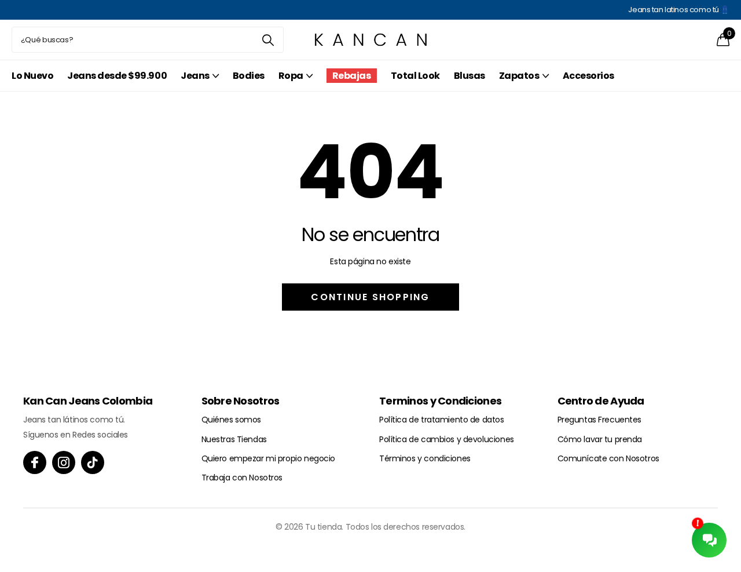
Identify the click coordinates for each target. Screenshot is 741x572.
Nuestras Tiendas (234, 439)
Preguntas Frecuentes (599, 419)
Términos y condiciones (425, 458)
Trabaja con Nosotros (242, 477)
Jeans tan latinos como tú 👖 (678, 9)
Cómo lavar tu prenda (600, 439)
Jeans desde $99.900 (117, 75)
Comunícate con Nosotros (608, 458)
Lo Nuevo (32, 75)
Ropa (290, 75)
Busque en (268, 40)
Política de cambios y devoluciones (446, 439)
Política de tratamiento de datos (441, 419)
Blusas (469, 75)
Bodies (249, 75)
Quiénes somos (231, 419)
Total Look (415, 75)
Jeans (195, 75)
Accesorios (588, 75)
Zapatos (519, 75)
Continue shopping (370, 297)
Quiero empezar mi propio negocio (268, 458)
